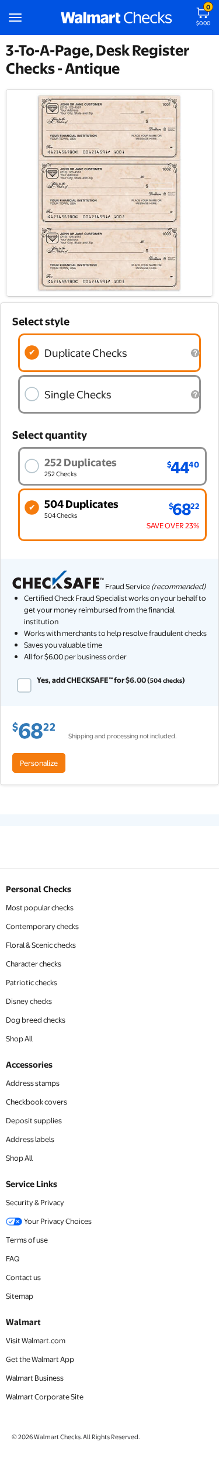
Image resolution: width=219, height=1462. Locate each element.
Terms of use (27, 1239)
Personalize (39, 763)
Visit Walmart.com (35, 1340)
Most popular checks (40, 907)
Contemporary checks (42, 926)
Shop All (19, 1038)
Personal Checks (38, 889)
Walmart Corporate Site (45, 1396)
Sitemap (19, 1296)
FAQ (13, 1258)
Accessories (29, 1064)
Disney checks (29, 1001)
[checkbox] (24, 685)
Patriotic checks (31, 982)
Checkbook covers (36, 1101)
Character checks (33, 963)
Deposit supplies (34, 1120)
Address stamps (33, 1083)
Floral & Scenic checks (41, 945)
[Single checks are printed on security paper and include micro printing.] (195, 394)
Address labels (30, 1139)
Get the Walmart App (40, 1359)
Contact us (23, 1277)
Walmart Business (35, 1377)
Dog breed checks (35, 1019)
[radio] (109, 352)
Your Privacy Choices (57, 1221)
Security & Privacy (35, 1202)
